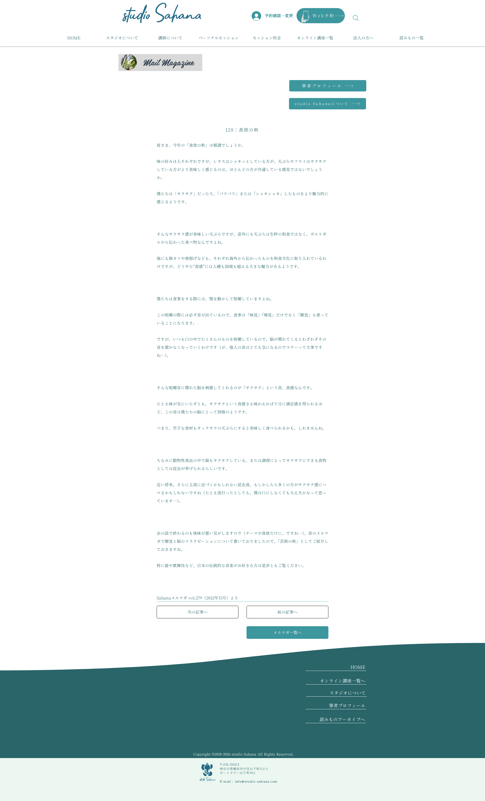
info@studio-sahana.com (256, 781)
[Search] (356, 18)
